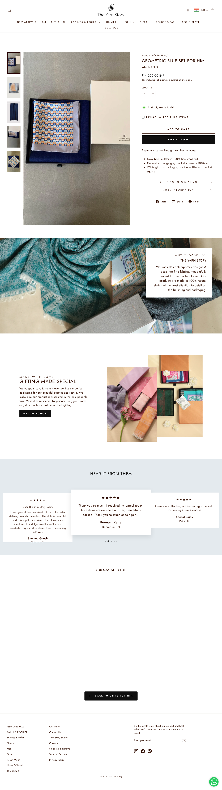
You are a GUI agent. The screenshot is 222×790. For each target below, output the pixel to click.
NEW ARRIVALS (27, 22)
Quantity (149, 87)
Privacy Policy (56, 760)
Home (145, 55)
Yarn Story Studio (58, 737)
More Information (178, 190)
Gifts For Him (158, 55)
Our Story (54, 726)
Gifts (144, 22)
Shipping (162, 80)
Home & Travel (191, 22)
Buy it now (178, 139)
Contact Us (55, 732)
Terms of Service (58, 754)
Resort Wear (165, 22)
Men (128, 22)
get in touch (35, 413)
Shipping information (179, 182)
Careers (53, 743)
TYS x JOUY (111, 27)
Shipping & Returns (59, 748)
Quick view (31, 650)
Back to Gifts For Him (113, 695)
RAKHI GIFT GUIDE (54, 22)
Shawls (111, 22)
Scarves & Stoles (84, 22)
